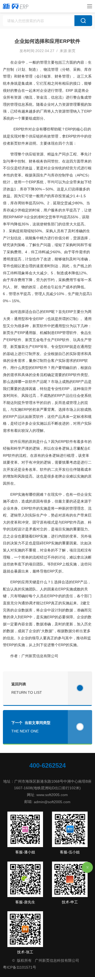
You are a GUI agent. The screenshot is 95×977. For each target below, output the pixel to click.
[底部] (87, 867)
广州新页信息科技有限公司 (57, 960)
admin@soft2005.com (52, 801)
